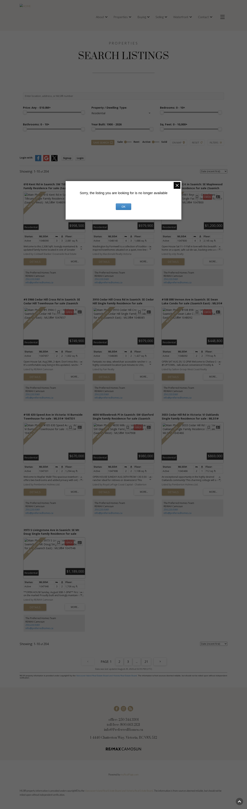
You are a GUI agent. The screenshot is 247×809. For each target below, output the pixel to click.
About (100, 17)
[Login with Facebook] (38, 160)
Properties (120, 17)
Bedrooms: (172, 107)
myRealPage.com (130, 774)
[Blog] (130, 708)
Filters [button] (214, 142)
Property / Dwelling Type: (109, 107)
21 (146, 662)
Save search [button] (101, 142)
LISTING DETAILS (35, 261)
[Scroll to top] (239, 801)
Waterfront (180, 17)
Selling (160, 17)
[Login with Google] (46, 160)
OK (123, 206)
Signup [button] (67, 158)
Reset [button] (195, 142)
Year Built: (106, 124)
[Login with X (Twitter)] (54, 160)
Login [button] (80, 158)
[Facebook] (116, 708)
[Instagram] (123, 708)
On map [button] (177, 142)
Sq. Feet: (173, 124)
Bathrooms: (36, 124)
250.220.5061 (32, 279)
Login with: (26, 157)
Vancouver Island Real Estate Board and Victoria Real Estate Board (106, 676)
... (137, 662)
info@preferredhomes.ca (39, 282)
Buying (141, 17)
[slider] (25, 112)
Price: (37, 107)
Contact (203, 17)
